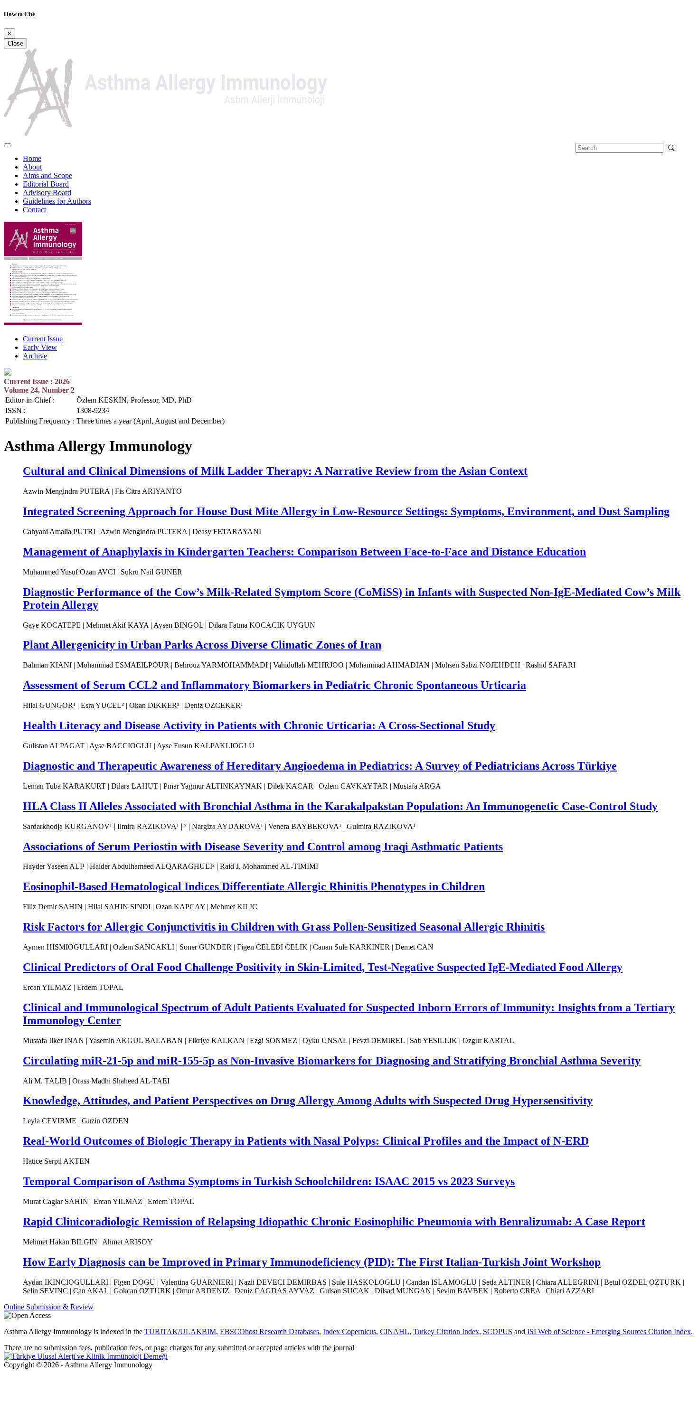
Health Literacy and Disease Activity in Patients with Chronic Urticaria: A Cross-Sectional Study (259, 725)
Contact (34, 210)
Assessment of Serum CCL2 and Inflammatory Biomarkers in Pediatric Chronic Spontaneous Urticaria (274, 685)
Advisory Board (47, 192)
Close (15, 43)
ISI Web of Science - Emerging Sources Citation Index (608, 1331)
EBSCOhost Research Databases (269, 1331)
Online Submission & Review (49, 1307)
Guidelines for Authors (57, 201)
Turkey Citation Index (446, 1331)
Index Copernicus (349, 1331)
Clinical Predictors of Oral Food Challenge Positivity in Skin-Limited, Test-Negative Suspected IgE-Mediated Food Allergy (323, 967)
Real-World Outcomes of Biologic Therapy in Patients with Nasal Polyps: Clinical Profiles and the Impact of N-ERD (306, 1141)
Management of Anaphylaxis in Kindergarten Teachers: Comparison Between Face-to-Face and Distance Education (304, 552)
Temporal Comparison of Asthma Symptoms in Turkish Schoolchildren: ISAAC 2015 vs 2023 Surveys (269, 1181)
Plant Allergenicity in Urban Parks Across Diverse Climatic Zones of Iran (202, 645)
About (32, 167)
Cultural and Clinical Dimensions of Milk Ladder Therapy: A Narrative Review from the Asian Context (275, 471)
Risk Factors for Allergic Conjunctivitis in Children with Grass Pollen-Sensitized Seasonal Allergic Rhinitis (284, 927)
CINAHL (394, 1331)
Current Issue (43, 339)
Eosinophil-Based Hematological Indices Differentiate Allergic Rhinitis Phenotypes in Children (254, 886)
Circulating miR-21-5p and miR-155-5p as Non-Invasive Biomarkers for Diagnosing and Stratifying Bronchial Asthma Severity (332, 1060)
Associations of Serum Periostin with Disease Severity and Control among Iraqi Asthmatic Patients (263, 846)
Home (32, 158)
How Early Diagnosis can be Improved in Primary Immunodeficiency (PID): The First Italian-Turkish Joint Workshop (312, 1262)
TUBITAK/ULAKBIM (180, 1331)
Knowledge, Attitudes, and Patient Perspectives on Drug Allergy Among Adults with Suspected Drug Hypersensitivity (308, 1100)
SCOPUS (497, 1331)
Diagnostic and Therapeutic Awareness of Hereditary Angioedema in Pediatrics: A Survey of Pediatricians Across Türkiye (320, 766)
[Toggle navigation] (7, 144)
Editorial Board (46, 184)
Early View (40, 347)
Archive (35, 356)
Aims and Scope (47, 175)
